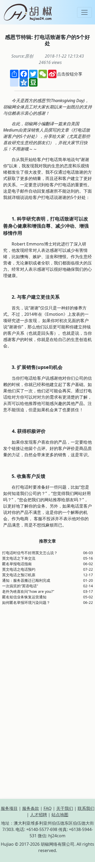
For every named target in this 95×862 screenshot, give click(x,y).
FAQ (48, 808)
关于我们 (64, 808)
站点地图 (59, 815)
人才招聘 (38, 815)
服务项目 (9, 808)
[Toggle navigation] (84, 12)
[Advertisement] (47, 656)
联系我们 (86, 808)
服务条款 (30, 808)
